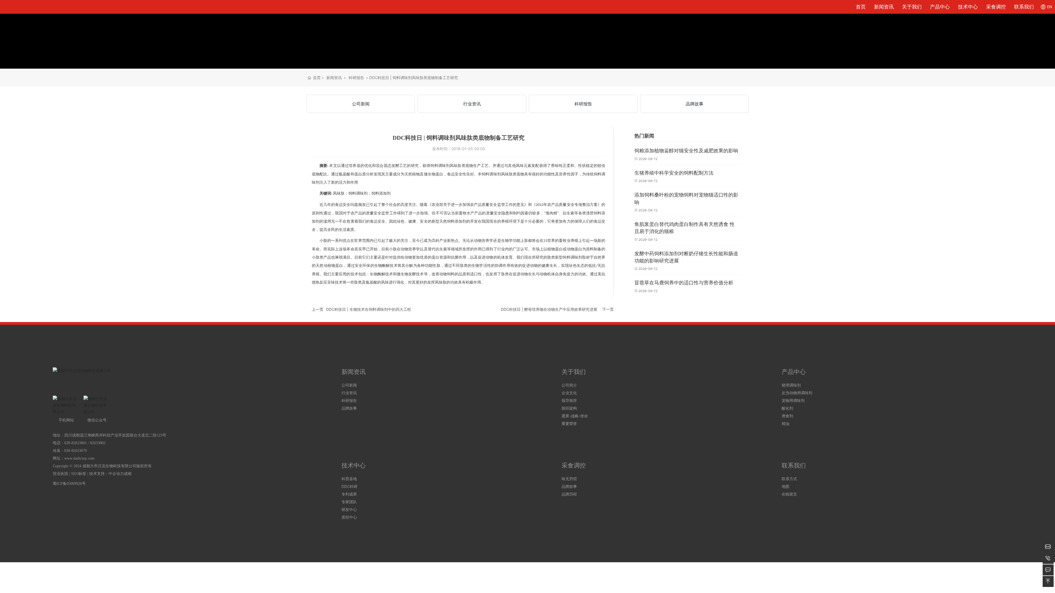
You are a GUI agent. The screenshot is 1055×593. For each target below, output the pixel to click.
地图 (785, 486)
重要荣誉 (569, 423)
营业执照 (60, 474)
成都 (128, 474)
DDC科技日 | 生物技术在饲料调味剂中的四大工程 (368, 309)
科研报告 (356, 77)
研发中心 (349, 509)
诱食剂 (787, 415)
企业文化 (569, 392)
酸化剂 (787, 408)
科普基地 (349, 478)
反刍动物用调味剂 (797, 392)
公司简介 (569, 385)
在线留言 (789, 494)
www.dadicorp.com (79, 458)
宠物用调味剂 (793, 400)
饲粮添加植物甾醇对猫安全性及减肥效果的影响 (686, 150)
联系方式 (789, 478)
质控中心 (349, 517)
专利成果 (349, 494)
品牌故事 (694, 104)
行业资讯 (472, 104)
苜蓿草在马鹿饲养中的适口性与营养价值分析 (683, 283)
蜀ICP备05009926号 (69, 484)
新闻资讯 (884, 7)
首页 (861, 7)
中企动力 (116, 474)
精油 (785, 423)
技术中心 (968, 7)
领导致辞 (569, 400)
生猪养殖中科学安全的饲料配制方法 (673, 173)
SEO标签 (78, 474)
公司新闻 (361, 104)
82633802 (98, 443)
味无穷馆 (569, 478)
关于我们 (912, 7)
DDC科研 (349, 486)
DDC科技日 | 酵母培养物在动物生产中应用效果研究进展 (549, 309)
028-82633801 (75, 443)
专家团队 (349, 501)
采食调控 (996, 7)
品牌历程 (569, 494)
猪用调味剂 (791, 385)
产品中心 (940, 7)
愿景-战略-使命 (575, 415)
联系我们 (1024, 7)
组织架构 (569, 408)
